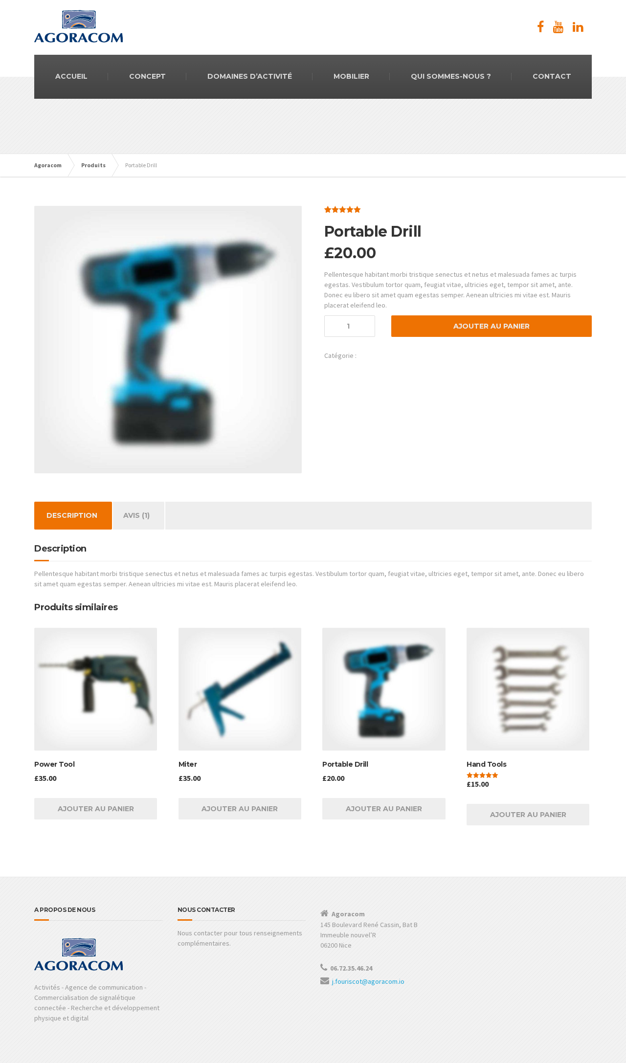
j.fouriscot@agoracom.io (368, 981)
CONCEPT (147, 76)
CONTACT (552, 76)
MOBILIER (351, 76)
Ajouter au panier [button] (96, 808)
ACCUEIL (71, 76)
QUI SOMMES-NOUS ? (451, 76)
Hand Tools (374, 355)
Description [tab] (71, 515)
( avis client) (387, 209)
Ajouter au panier (491, 326)
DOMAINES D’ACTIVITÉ (249, 76)
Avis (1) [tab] (136, 515)
